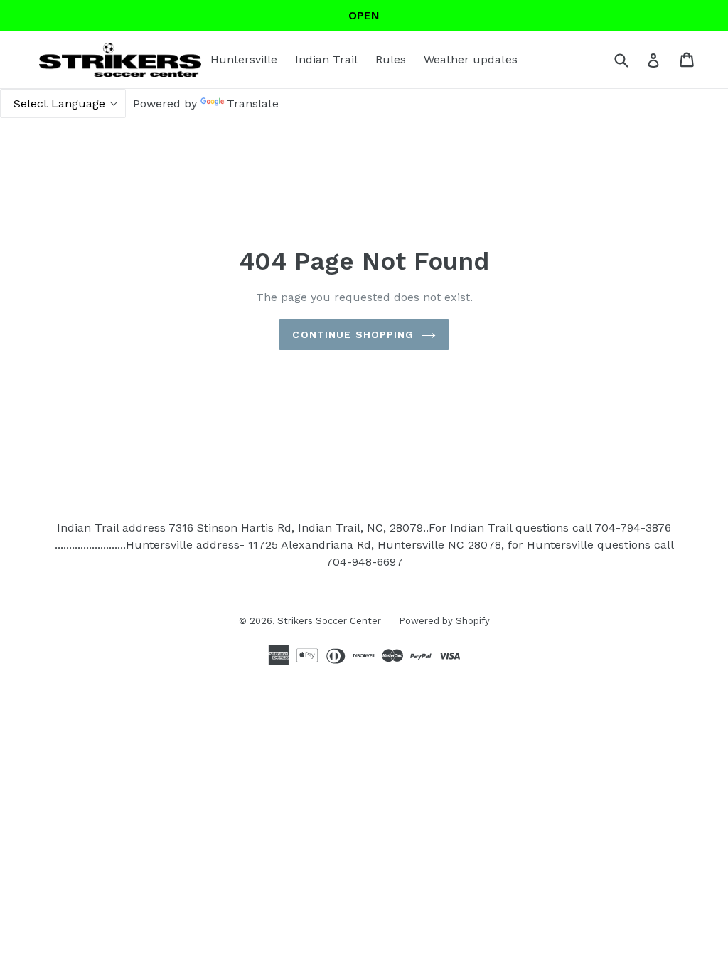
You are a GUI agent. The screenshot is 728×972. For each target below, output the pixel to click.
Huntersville (243, 59)
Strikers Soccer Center (329, 621)
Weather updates (471, 59)
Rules (390, 59)
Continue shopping (353, 334)
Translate (253, 103)
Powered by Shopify (444, 621)
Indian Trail (326, 59)
